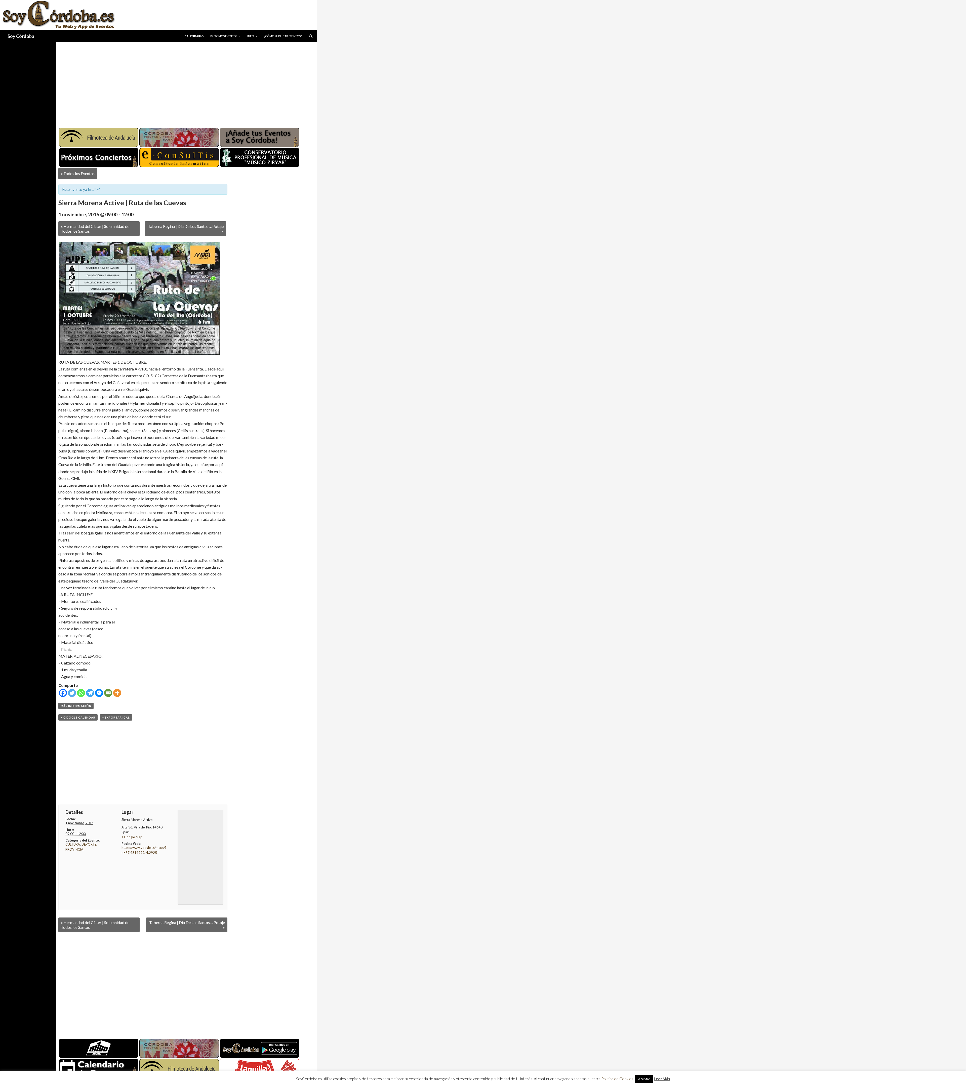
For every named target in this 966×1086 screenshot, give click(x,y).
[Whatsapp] (81, 693)
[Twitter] (72, 693)
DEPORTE (89, 844)
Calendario (194, 36)
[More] (117, 693)
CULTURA (72, 844)
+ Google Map (132, 837)
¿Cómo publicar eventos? (283, 36)
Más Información (76, 705)
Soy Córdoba (21, 36)
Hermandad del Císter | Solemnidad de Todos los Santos (95, 228)
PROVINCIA (74, 849)
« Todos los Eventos (78, 173)
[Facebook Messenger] (99, 693)
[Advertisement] (181, 83)
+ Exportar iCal (116, 717)
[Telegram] (90, 693)
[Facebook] (63, 693)
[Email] (108, 693)
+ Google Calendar (78, 717)
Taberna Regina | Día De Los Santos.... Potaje (186, 228)
